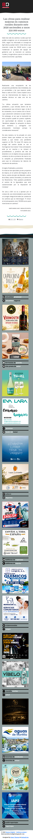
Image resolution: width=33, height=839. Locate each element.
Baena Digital (10, 832)
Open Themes (15, 837)
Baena (21, 219)
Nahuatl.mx (24, 837)
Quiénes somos (21, 832)
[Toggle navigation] (28, 4)
